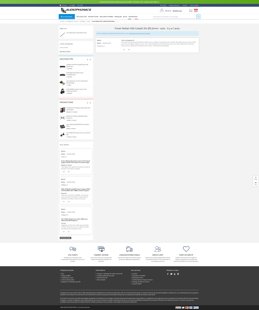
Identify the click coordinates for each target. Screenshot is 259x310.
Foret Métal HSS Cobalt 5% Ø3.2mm (76, 33)
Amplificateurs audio (66, 278)
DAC (62, 274)
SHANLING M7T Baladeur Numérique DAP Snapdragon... (78, 109)
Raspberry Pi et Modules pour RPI (70, 282)
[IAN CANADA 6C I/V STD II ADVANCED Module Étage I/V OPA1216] (62, 83)
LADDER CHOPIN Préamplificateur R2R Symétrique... (77, 65)
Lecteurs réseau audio (67, 280)
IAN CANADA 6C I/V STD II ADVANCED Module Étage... (77, 82)
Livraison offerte (136, 284)
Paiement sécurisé (174, 5)
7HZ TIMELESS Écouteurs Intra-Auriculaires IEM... (78, 133)
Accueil (62, 21)
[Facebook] (167, 274)
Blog (125, 16)
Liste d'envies (66, 44)
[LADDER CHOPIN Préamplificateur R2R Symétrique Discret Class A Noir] (62, 66)
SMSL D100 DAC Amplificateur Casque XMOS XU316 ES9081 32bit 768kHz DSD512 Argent (75, 189)
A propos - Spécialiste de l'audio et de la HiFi (109, 274)
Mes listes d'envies (65, 51)
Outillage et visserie (72, 21)
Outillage (82, 21)
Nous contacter (194, 5)
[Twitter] (171, 274)
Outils (88, 21)
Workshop (132, 16)
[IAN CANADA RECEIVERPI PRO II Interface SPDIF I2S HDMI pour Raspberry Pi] (62, 126)
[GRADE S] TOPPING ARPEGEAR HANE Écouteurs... (76, 117)
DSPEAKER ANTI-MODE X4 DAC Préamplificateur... (75, 73)
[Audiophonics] (76, 10)
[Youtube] (174, 274)
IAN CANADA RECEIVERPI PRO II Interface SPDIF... (77, 125)
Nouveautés (81, 16)
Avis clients (163, 5)
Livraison (184, 5)
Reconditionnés (106, 16)
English (73, 5)
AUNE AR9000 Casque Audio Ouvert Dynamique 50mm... (76, 90)
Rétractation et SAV (137, 278)
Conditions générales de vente (105, 276)
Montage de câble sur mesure (140, 282)
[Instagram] (178, 274)
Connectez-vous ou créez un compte (139, 33)
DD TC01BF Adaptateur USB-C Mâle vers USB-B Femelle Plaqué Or (74, 219)
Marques (118, 16)
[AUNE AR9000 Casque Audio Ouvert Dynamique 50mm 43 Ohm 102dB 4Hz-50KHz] (62, 91)
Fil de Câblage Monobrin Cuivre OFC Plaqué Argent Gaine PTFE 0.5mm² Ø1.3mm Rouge (75, 161)
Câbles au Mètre (65, 276)
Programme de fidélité (138, 276)
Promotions (93, 16)
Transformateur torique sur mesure (142, 280)
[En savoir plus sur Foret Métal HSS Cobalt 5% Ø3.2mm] (62, 35)
